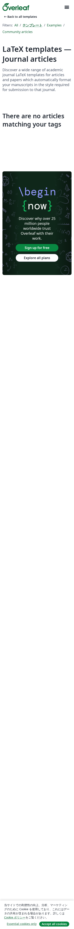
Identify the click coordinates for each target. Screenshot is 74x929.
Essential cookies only (22, 924)
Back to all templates (20, 17)
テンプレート (32, 25)
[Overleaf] (15, 7)
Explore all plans (37, 258)
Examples (54, 25)
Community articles (17, 32)
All (16, 25)
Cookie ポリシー (14, 917)
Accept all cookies (54, 924)
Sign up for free (37, 247)
